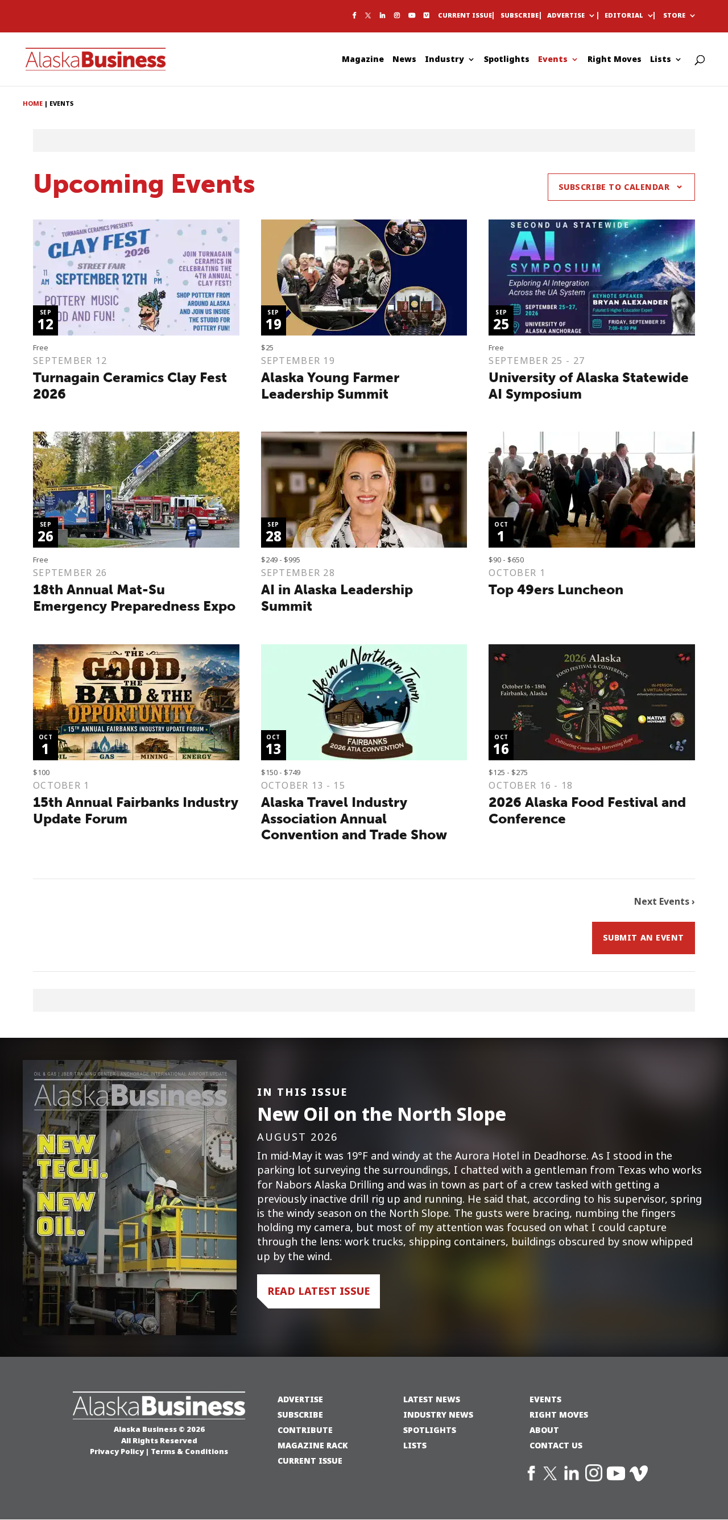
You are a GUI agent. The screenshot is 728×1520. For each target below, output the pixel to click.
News (404, 60)
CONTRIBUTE (305, 1430)
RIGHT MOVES (559, 1414)
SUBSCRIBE (300, 1414)
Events (553, 60)
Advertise (566, 16)
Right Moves (615, 60)
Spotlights (507, 60)
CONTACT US (556, 1445)
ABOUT (544, 1430)
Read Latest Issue (318, 1291)
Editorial (624, 16)
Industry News (438, 1414)
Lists (660, 60)
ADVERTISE (300, 1399)
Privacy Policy (117, 1451)
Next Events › (664, 901)
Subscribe (519, 16)
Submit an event (643, 937)
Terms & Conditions (189, 1451)
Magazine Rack (313, 1445)
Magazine (363, 60)
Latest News (431, 1399)
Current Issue (465, 16)
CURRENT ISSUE (310, 1461)
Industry (444, 60)
